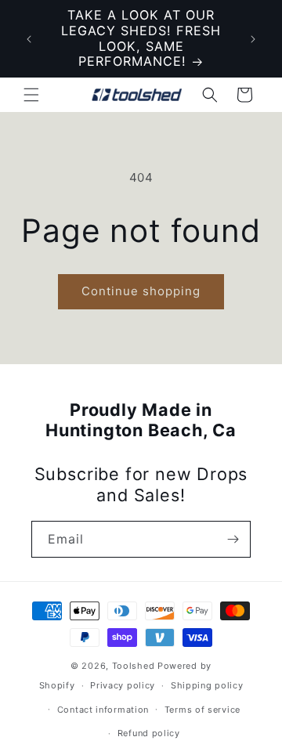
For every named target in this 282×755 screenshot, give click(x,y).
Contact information (103, 709)
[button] (31, 95)
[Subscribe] (232, 539)
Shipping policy (207, 685)
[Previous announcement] (29, 39)
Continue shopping (141, 291)
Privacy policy (122, 685)
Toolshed (133, 665)
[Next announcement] (253, 39)
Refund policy (149, 733)
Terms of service (202, 709)
